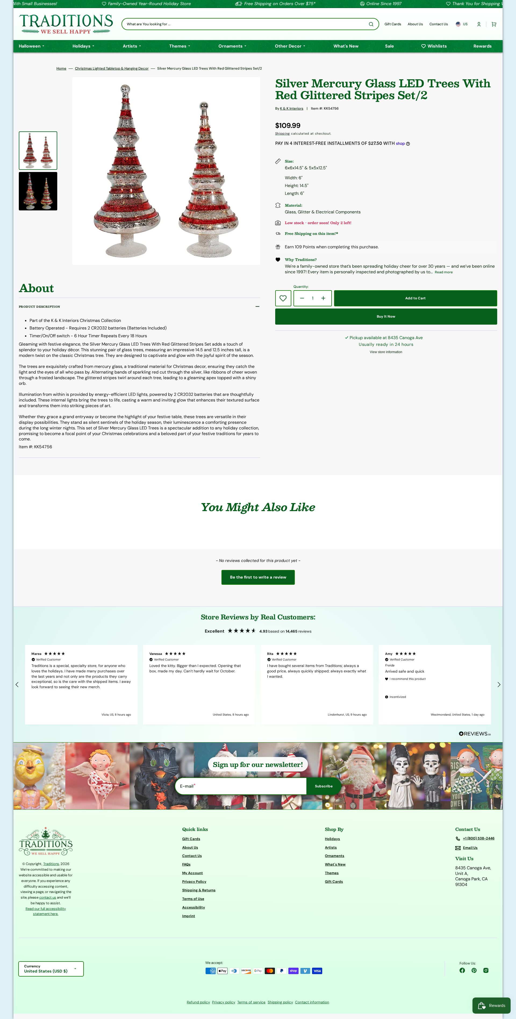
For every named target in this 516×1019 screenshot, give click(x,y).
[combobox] (250, 24)
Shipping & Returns (199, 890)
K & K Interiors (291, 108)
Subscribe (324, 786)
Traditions (51, 864)
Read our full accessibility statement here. (46, 911)
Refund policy (198, 1002)
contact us (47, 897)
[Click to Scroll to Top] (506, 988)
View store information (386, 352)
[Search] (372, 24)
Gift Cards (191, 839)
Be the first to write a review (258, 577)
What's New (335, 864)
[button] (479, 24)
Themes (332, 873)
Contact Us (192, 855)
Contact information (312, 1002)
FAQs (186, 864)
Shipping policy (280, 1002)
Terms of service (251, 1002)
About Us (190, 847)
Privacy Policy (194, 881)
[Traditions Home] (66, 24)
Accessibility (193, 907)
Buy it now (386, 316)
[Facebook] (462, 970)
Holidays (332, 839)
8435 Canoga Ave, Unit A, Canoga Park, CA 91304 (473, 876)
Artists (331, 847)
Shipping (282, 133)
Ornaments (334, 855)
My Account (192, 873)
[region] (258, 685)
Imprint (188, 916)
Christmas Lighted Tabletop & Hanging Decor (112, 68)
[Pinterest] (474, 970)
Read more (444, 272)
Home (61, 68)
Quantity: (301, 287)
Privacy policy (223, 1002)
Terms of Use (193, 898)
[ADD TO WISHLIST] (283, 298)
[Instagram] (486, 970)
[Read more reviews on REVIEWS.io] (475, 734)
